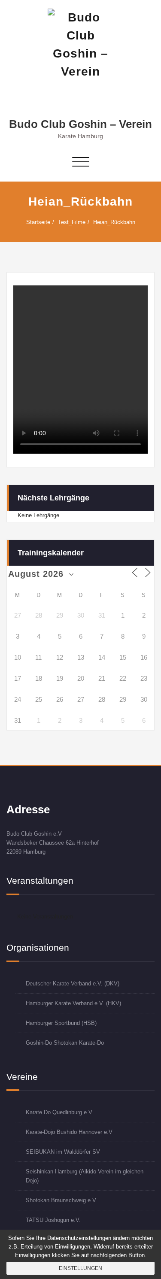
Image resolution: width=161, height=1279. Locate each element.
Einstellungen (80, 1268)
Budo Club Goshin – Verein (80, 124)
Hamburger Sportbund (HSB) (61, 1023)
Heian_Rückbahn (114, 222)
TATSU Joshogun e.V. (53, 1220)
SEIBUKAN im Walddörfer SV (63, 1152)
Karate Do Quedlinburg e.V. (60, 1112)
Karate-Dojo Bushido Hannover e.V (69, 1132)
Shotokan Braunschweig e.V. (61, 1200)
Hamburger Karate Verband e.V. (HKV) (73, 1003)
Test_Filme (71, 222)
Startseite (38, 222)
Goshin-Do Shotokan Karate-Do (65, 1043)
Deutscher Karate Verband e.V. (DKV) (72, 983)
